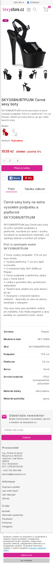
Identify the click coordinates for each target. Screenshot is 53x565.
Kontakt (6, 511)
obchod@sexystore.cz (14, 474)
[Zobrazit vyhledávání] (34, 9)
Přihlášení (34, 2)
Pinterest (7, 522)
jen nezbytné (26, 560)
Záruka (5, 498)
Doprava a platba (11, 487)
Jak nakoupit (9, 494)
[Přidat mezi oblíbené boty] (4, 178)
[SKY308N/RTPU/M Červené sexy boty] (5, 135)
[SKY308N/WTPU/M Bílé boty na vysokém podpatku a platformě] (14, 135)
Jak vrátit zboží (10, 490)
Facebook (7, 519)
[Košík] (45, 9)
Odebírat (26, 437)
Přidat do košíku (22, 168)
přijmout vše (26, 555)
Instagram (7, 526)
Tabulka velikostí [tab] (34, 189)
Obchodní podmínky (12, 515)
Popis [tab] (11, 188)
